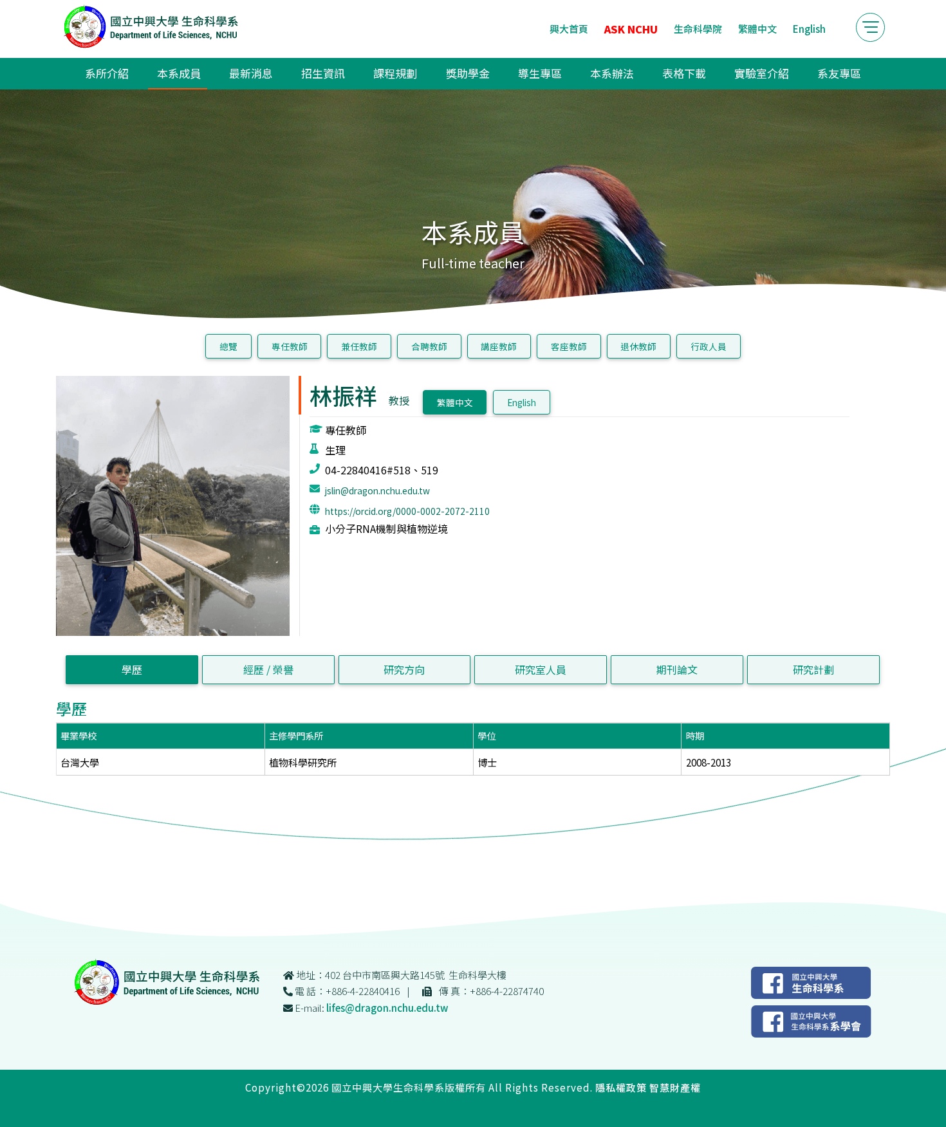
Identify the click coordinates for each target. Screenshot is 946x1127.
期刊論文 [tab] (677, 669)
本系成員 (179, 73)
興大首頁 (569, 28)
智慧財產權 (675, 1087)
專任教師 (290, 346)
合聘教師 (429, 346)
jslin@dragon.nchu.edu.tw (377, 490)
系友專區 (839, 73)
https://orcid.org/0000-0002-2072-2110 (407, 511)
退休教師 (638, 346)
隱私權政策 (621, 1087)
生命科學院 (698, 28)
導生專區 (540, 73)
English (809, 28)
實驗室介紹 (761, 73)
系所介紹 (107, 73)
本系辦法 (612, 73)
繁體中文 (757, 28)
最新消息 (251, 73)
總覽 (228, 346)
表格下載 (684, 73)
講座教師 (499, 346)
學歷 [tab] (132, 669)
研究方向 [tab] (404, 669)
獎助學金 (468, 73)
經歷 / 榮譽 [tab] (268, 669)
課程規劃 (395, 73)
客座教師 (569, 346)
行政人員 (709, 346)
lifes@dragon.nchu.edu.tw (387, 1007)
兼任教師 (359, 346)
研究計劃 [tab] (813, 669)
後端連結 (473, 1103)
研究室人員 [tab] (540, 669)
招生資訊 (323, 73)
